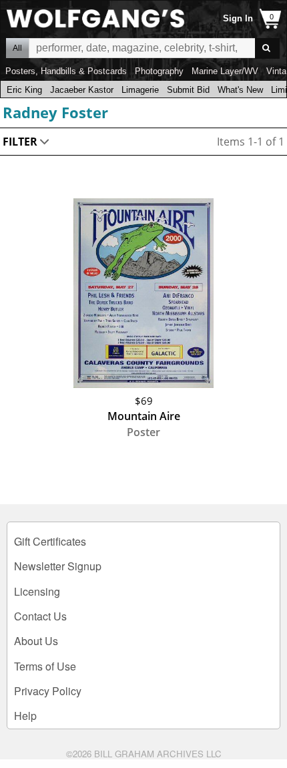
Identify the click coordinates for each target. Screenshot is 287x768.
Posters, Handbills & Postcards (66, 71)
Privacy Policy (47, 691)
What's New (240, 90)
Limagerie (140, 90)
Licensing (37, 591)
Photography (159, 71)
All (17, 48)
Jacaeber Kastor (81, 90)
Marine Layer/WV (225, 71)
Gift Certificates (50, 541)
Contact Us (40, 616)
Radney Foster (55, 112)
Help (25, 715)
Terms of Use (45, 666)
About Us (36, 640)
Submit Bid (188, 90)
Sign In (238, 18)
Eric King (24, 90)
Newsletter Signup (57, 566)
